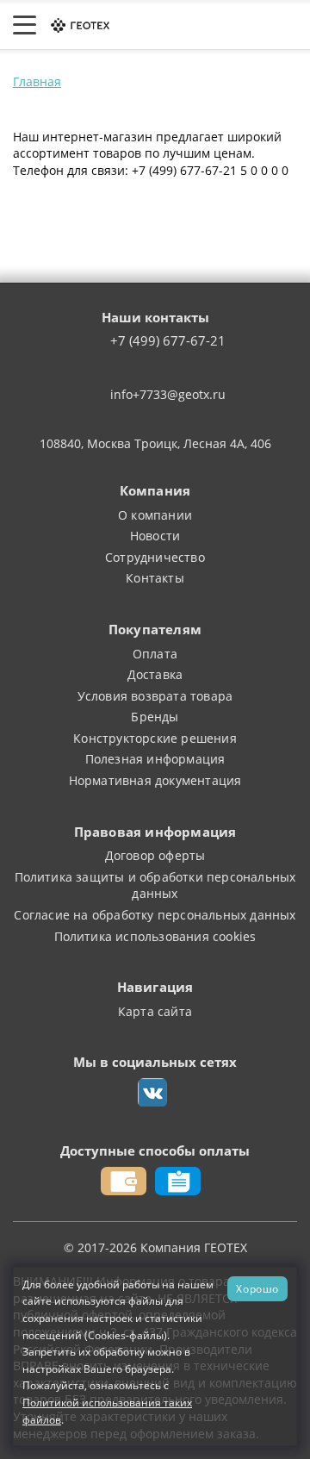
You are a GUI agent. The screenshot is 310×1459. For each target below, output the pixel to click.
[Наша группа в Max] (152, 1092)
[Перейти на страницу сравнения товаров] (219, 25)
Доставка (155, 674)
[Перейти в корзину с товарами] (288, 25)
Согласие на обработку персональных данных (154, 915)
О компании (155, 515)
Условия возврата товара (155, 696)
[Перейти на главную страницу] (79, 24)
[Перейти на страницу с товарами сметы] (183, 25)
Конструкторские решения (155, 738)
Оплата (155, 653)
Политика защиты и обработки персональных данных (155, 885)
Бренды (154, 716)
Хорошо (257, 1288)
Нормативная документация (155, 780)
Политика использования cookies (155, 936)
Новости (155, 535)
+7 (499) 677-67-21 (168, 341)
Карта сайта (155, 1011)
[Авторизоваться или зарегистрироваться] (151, 25)
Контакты (155, 578)
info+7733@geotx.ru (168, 394)
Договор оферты (155, 855)
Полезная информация (155, 759)
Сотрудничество (155, 557)
